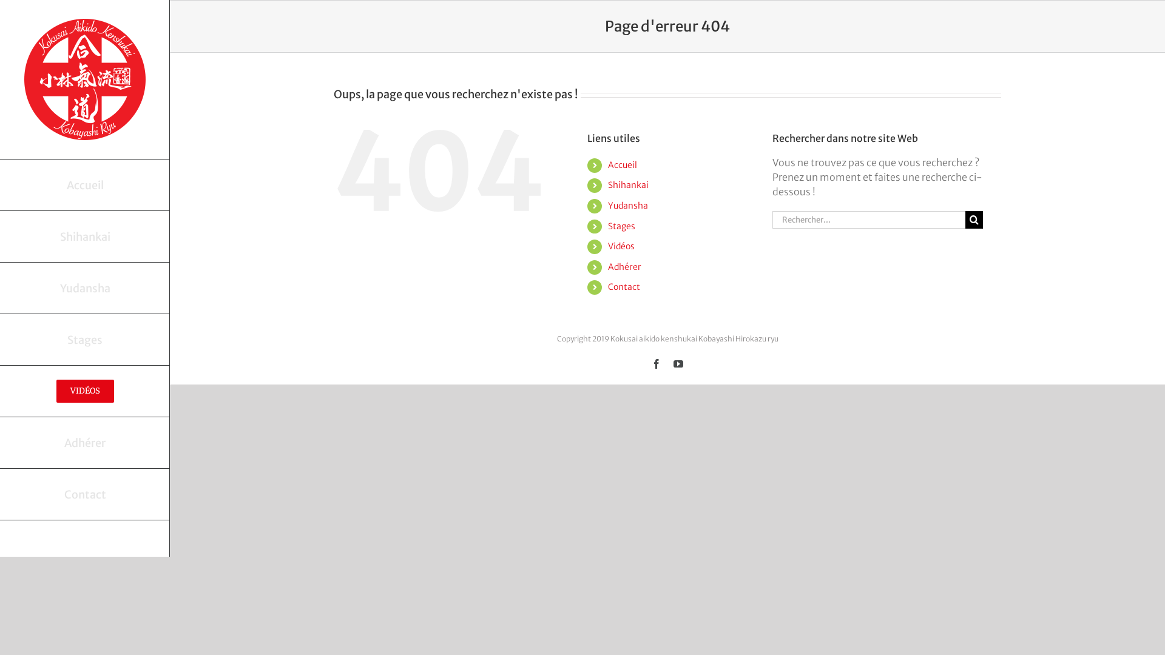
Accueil (622, 165)
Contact (624, 286)
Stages (621, 226)
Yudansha (628, 205)
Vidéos (621, 246)
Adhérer (624, 266)
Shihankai (628, 185)
